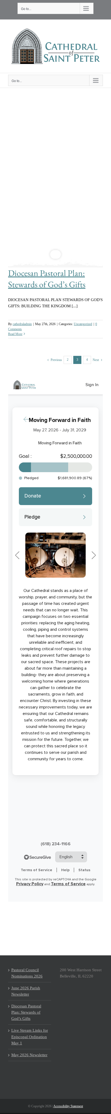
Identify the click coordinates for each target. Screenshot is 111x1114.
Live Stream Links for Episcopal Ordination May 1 (29, 1036)
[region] (55, 176)
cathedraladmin (22, 324)
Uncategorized (83, 324)
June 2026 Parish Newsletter (25, 991)
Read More (15, 334)
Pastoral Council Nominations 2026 (27, 973)
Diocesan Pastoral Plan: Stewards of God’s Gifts (46, 278)
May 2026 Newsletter (29, 1055)
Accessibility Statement (68, 1106)
